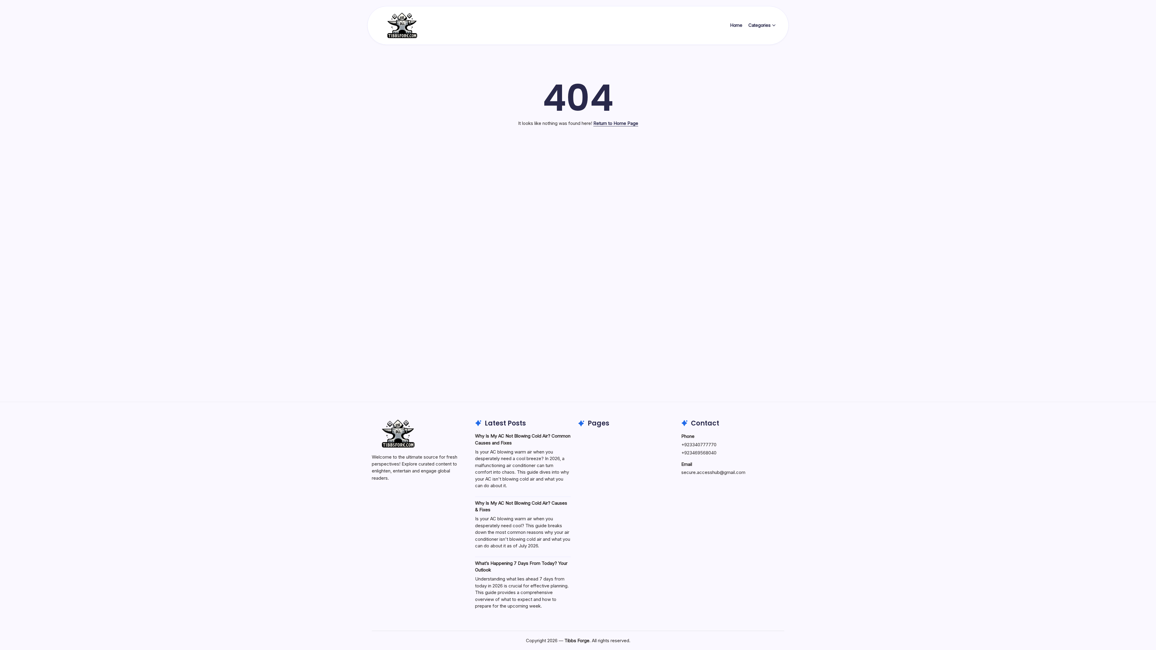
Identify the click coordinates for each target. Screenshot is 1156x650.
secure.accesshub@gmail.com (713, 472)
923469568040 (700, 453)
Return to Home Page (615, 123)
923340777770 (700, 444)
